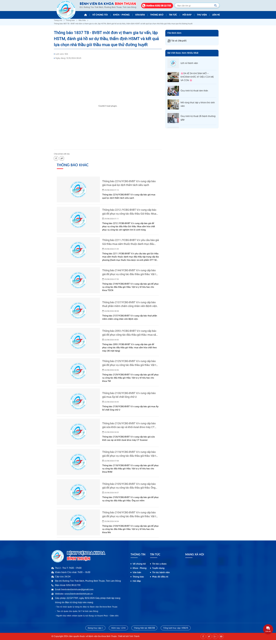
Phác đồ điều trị (160, 577)
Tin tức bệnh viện (161, 572)
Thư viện (202, 15)
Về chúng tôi (100, 15)
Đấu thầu (82, 20)
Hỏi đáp (186, 15)
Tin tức (173, 15)
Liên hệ (216, 15)
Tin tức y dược (159, 564)
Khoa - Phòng (121, 15)
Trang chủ (58, 20)
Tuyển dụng (158, 568)
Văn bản (140, 15)
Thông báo (156, 15)
